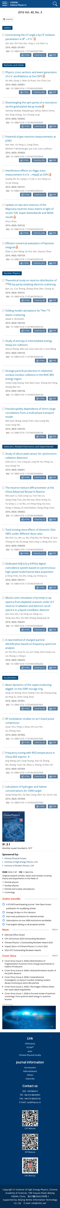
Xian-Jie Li (39, 348)
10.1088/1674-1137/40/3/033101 (26, 190)
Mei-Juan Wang (13, 420)
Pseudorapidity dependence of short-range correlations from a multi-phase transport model (30, 413)
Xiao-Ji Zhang (12, 348)
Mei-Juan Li (11, 495)
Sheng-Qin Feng (49, 382)
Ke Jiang (24, 541)
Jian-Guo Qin (11, 613)
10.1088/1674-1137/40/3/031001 (26, 51)
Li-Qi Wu (21, 503)
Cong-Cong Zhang (14, 382)
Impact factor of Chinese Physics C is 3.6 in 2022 (26, 946)
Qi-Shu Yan (31, 251)
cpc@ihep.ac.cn (34, 1102)
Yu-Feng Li (20, 144)
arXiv (30, 1051)
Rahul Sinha (48, 110)
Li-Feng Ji (21, 655)
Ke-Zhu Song (25, 575)
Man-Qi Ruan (29, 80)
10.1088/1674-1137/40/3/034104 (26, 394)
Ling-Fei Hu (37, 461)
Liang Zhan (32, 144)
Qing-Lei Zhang (13, 692)
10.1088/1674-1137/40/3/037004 (26, 802)
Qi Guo (53, 537)
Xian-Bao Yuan (32, 382)
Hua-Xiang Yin (12, 465)
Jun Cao (33, 148)
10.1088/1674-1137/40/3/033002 (26, 122)
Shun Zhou (11, 221)
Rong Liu (37, 613)
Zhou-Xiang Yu (43, 499)
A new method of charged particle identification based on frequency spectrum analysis (30, 644)
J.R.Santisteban (28, 507)
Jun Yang (34, 651)
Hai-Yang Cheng (13, 114)
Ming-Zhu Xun (49, 541)
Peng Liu (48, 461)
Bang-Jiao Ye (43, 617)
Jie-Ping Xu (10, 696)
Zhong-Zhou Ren (34, 288)
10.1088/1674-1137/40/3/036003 (26, 549)
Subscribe (30, 1078)
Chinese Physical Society (15, 858)
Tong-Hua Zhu (12, 617)
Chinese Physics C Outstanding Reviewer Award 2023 (29, 942)
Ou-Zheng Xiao (13, 730)
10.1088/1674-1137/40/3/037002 (26, 738)
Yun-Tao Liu (39, 495)
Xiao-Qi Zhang (42, 760)
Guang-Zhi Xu (12, 178)
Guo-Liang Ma (42, 420)
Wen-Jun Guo (26, 348)
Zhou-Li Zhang (34, 764)
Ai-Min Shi (47, 764)
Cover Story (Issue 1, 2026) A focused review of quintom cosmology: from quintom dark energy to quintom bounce (30, 996)
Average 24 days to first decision (21, 912)
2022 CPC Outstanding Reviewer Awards (23, 950)
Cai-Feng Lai (26, 613)
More (55, 929)
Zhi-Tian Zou (20, 43)
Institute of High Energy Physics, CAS (21, 861)
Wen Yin (41, 794)
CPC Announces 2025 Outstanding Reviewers (25, 938)
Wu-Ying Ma (32, 537)
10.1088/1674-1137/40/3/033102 (26, 229)
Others (30, 1075)
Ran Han (9, 144)
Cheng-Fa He (11, 541)
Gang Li (17, 80)
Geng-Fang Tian (13, 499)
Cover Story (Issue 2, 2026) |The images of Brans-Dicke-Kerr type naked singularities (30, 988)
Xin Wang (44, 537)
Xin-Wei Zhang (28, 617)
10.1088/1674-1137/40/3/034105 (26, 432)
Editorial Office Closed (15, 934)
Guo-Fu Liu (23, 651)
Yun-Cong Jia (23, 461)
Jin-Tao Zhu (11, 651)
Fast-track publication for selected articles (25, 916)
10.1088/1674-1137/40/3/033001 (26, 88)
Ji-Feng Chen (11, 575)
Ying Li (31, 43)
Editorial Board (30, 1071)
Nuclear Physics (12, 273)
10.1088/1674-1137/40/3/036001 (26, 473)
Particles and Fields (14, 65)
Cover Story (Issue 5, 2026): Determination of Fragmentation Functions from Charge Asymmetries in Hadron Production (29, 963)
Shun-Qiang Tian (31, 692)
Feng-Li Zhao (23, 726)
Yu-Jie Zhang (11, 182)
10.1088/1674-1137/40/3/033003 (26, 156)
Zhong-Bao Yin (12, 386)
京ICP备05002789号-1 (38, 1196)
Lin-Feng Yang (34, 503)
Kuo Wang (51, 348)
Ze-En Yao (52, 794)
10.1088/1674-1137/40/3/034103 (26, 356)
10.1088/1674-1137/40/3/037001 (26, 704)
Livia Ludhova (45, 148)
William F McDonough (16, 148)
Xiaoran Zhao (44, 251)
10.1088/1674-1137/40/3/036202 (26, 663)
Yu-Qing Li (10, 503)
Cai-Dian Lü (42, 43)
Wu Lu (21, 537)
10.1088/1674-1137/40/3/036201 (26, 625)
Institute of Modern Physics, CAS (19, 865)
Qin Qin (9, 43)
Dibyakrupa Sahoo (31, 110)
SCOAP (30, 1047)
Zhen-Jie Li (10, 461)
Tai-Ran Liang (29, 794)
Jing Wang (10, 760)
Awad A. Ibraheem (14, 318)
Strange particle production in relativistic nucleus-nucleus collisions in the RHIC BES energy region (29, 375)
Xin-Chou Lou (44, 80)
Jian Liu (9, 288)
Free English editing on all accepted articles (25, 924)
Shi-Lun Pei (36, 726)
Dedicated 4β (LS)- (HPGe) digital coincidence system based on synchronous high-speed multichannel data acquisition (30, 568)
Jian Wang (19, 251)
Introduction (30, 1067)
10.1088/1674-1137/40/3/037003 (26, 772)
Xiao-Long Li (35, 541)
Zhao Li (9, 251)
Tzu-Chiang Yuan (31, 114)
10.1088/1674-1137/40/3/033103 (26, 259)
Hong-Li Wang (12, 507)
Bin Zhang (10, 764)
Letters (7, 27)
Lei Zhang (10, 655)
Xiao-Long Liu (25, 495)
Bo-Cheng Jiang (48, 692)
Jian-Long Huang (25, 760)
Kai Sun (46, 503)
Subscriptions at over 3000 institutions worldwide (28, 920)
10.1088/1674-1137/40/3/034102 (26, 326)
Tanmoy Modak (13, 110)
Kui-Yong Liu (44, 178)
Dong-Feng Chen (45, 507)
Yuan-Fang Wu (12, 424)
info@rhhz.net (38, 1203)
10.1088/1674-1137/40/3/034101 (26, 296)
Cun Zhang (19, 288)
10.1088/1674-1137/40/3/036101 (26, 583)
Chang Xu (49, 288)
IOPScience (30, 1043)
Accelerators (10, 677)
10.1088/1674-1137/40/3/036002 (26, 515)
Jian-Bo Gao (28, 499)
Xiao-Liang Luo (47, 651)
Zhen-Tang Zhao (25, 696)
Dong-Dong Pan (13, 794)
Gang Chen (28, 420)
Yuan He (21, 764)
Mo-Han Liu (11, 537)
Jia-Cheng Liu (40, 575)
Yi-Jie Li (33, 178)
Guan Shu (10, 726)
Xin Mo (8, 80)
